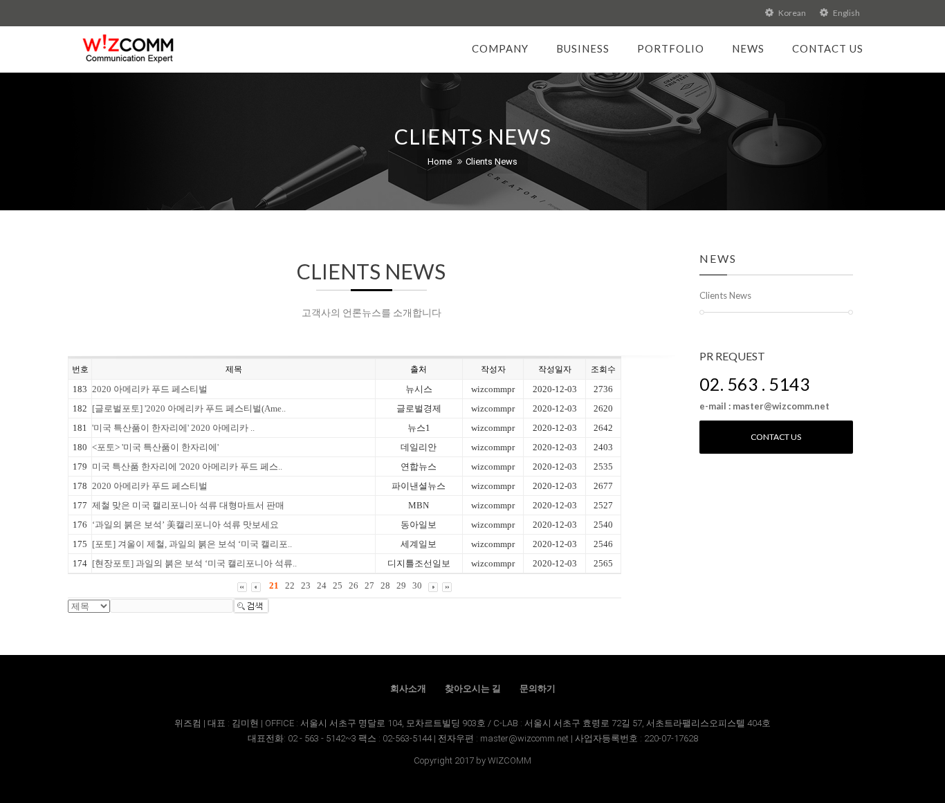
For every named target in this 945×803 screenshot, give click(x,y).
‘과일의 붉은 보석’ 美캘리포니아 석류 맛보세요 (185, 524)
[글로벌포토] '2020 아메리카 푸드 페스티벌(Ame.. (189, 408)
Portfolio (670, 48)
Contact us (776, 437)
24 (322, 585)
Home (440, 161)
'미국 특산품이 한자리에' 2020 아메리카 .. (173, 428)
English (846, 13)
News (748, 48)
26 (353, 585)
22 (290, 585)
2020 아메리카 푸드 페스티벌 (150, 389)
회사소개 (408, 688)
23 (306, 585)
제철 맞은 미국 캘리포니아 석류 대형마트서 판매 (188, 505)
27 (369, 585)
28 (385, 585)
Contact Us (827, 48)
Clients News (491, 161)
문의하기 (538, 688)
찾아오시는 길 (473, 688)
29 (401, 585)
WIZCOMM (509, 760)
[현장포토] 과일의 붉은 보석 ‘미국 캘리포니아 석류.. (194, 563)
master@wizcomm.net (525, 738)
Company (500, 48)
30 (417, 585)
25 (337, 585)
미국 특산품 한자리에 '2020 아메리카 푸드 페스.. (187, 466)
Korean (791, 13)
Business (582, 48)
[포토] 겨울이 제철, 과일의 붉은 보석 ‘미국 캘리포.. (192, 544)
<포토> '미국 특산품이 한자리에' (155, 447)
